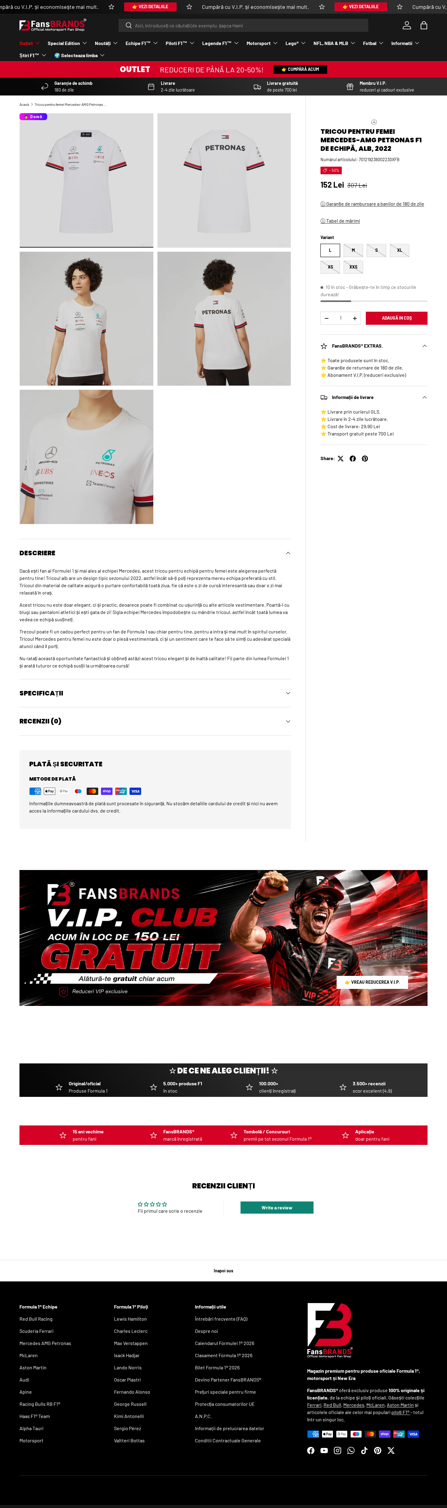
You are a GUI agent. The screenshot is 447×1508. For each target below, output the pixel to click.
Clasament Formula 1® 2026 (223, 1355)
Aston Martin (33, 1367)
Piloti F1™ (176, 43)
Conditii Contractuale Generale (228, 1440)
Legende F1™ (217, 43)
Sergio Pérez (127, 1428)
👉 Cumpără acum (300, 69)
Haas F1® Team (34, 1416)
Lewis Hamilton (130, 1319)
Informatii (401, 43)
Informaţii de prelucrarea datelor (229, 1428)
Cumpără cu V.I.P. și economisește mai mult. (255, 6)
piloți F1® (400, 1412)
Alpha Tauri (31, 1428)
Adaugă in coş (397, 318)
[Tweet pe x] (340, 458)
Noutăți (103, 43)
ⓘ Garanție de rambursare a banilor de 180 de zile (372, 204)
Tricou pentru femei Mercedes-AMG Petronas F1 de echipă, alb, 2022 (71, 104)
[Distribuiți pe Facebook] (353, 458)
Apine (25, 1392)
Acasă (24, 104)
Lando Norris (128, 1367)
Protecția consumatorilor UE (225, 1404)
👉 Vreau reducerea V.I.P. (372, 982)
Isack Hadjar (127, 1355)
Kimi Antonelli (129, 1416)
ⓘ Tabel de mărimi (340, 221)
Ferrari (314, 1405)
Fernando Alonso (132, 1392)
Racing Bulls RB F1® (39, 1404)
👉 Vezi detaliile (150, 6)
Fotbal (369, 43)
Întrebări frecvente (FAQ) (221, 1319)
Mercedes (353, 1405)
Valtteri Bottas (129, 1440)
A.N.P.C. (203, 1416)
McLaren (28, 1355)
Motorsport (259, 43)
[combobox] (243, 25)
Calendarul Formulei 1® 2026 (224, 1343)
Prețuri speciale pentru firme (225, 1392)
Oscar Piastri (127, 1379)
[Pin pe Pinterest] (365, 458)
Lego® (292, 43)
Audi (24, 1379)
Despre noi (206, 1331)
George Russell (130, 1404)
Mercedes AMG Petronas (45, 1343)
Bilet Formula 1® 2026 (217, 1367)
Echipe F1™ (138, 43)
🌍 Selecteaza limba (76, 55)
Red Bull (332, 1405)
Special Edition (64, 43)
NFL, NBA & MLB (331, 43)
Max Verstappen (131, 1343)
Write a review (277, 1207)
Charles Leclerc (130, 1331)
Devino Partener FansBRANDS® (228, 1379)
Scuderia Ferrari (36, 1331)
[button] (424, 25)
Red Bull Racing (36, 1319)
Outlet (26, 43)
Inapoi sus (223, 1270)
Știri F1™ (29, 55)
